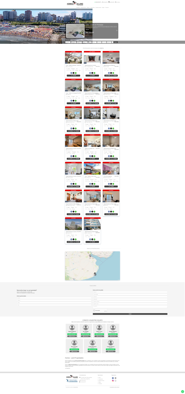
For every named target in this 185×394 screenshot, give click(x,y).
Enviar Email (72, 336)
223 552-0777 (105, 2)
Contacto (107, 7)
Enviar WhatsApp (72, 334)
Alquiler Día (83, 7)
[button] (90, 255)
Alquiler (77, 7)
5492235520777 (98, 2)
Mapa (103, 7)
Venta (88, 7)
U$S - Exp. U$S (92, 214)
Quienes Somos (98, 7)
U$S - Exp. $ (111, 75)
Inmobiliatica (71, 387)
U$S (73, 75)
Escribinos (118, 2)
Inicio (99, 377)
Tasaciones (92, 7)
